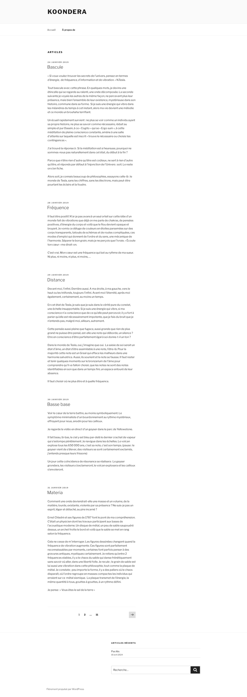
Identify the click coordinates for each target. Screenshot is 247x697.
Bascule (55, 67)
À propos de (68, 29)
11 (98, 614)
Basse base (58, 404)
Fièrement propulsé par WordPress (65, 689)
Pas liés (115, 651)
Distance (56, 279)
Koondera (67, 11)
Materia (55, 492)
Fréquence (58, 207)
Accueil (51, 29)
